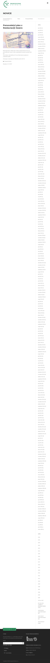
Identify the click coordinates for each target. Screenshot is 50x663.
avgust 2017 (40, 271)
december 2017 (41, 262)
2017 (39, 561)
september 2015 (41, 324)
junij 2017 (40, 276)
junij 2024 (40, 85)
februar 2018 (40, 258)
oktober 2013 (40, 376)
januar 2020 (40, 205)
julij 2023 (39, 110)
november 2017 (41, 265)
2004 (39, 597)
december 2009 (41, 481)
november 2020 (41, 183)
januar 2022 (40, 151)
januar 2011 (40, 451)
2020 (39, 553)
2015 (39, 567)
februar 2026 (40, 39)
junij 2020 (40, 194)
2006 (39, 592)
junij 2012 (40, 413)
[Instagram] (12, 629)
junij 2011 (40, 440)
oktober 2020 (40, 185)
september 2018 (41, 242)
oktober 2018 (40, 240)
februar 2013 (40, 394)
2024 (39, 542)
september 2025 (41, 50)
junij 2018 (40, 249)
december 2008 (41, 508)
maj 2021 (40, 169)
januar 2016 (40, 315)
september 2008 (41, 515)
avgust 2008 (40, 518)
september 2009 (41, 488)
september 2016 (41, 296)
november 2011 (41, 429)
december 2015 (41, 317)
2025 (39, 540)
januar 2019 (40, 233)
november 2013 (41, 374)
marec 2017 (40, 283)
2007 (39, 589)
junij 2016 (40, 303)
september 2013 (41, 379)
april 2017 (40, 281)
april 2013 (40, 390)
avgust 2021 (40, 162)
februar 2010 (40, 477)
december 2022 (41, 126)
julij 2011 (39, 438)
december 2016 (41, 290)
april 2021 (40, 171)
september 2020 (41, 187)
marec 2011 (40, 447)
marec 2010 (40, 474)
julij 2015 (39, 328)
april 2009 (40, 499)
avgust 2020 (40, 189)
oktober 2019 (40, 212)
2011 (39, 578)
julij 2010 (39, 465)
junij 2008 (40, 522)
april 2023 (40, 116)
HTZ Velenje (6, 648)
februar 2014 (40, 367)
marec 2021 (40, 173)
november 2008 (41, 511)
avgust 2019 (40, 217)
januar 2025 (40, 69)
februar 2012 (40, 422)
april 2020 (40, 198)
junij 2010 (40, 467)
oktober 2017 (40, 267)
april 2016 (40, 308)
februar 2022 (40, 148)
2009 (39, 583)
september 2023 (41, 105)
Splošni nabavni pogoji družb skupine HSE (42, 612)
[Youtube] (14, 629)
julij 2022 (39, 137)
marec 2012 (40, 420)
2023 (39, 545)
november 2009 (41, 483)
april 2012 (40, 417)
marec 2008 (40, 529)
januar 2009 (40, 506)
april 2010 (40, 472)
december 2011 (41, 426)
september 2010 (41, 461)
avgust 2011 (40, 435)
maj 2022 (40, 142)
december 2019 (41, 208)
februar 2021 (40, 176)
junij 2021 (40, 167)
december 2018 (41, 235)
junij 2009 (40, 495)
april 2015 (40, 335)
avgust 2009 (40, 490)
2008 (39, 586)
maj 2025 (40, 60)
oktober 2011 (40, 431)
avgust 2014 (40, 353)
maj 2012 (40, 415)
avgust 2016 (40, 299)
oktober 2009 (40, 486)
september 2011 (41, 433)
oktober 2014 (40, 349)
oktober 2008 (40, 513)
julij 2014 (39, 356)
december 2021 (41, 153)
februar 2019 (40, 230)
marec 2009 (40, 502)
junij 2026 (40, 30)
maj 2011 (40, 442)
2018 (39, 559)
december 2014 (41, 344)
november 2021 (41, 155)
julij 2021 (39, 164)
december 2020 (41, 180)
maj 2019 (40, 224)
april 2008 (40, 527)
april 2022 (40, 144)
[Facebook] (10, 629)
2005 (39, 595)
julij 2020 (39, 192)
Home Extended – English (41, 622)
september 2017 (41, 269)
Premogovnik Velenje (7, 61)
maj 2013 (40, 388)
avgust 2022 (40, 135)
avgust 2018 (40, 244)
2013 (39, 572)
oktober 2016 (40, 294)
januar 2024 (40, 96)
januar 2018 (40, 260)
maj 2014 (40, 360)
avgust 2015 (40, 326)
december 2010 (41, 454)
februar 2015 (40, 340)
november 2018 (41, 237)
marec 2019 (40, 228)
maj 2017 (39, 278)
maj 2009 (40, 497)
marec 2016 (40, 310)
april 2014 (40, 363)
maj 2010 (40, 470)
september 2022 (41, 132)
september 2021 (41, 160)
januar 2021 (40, 178)
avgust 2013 (40, 381)
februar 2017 (40, 285)
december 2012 (41, 399)
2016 (39, 564)
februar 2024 (40, 94)
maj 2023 (40, 114)
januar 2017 (40, 287)
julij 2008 (39, 520)
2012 (39, 575)
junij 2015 (40, 331)
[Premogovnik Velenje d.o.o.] (12, 4)
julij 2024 (39, 82)
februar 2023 (40, 121)
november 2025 (41, 46)
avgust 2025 (40, 53)
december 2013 (41, 372)
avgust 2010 (40, 463)
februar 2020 (40, 203)
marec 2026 (40, 37)
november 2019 (41, 210)
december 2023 (41, 98)
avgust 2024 (40, 80)
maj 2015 (40, 333)
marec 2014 (40, 365)
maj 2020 (40, 196)
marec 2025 (40, 64)
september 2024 (41, 78)
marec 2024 (40, 91)
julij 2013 (39, 383)
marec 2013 (40, 392)
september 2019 (41, 214)
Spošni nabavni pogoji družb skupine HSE (42, 617)
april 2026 (40, 34)
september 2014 (41, 351)
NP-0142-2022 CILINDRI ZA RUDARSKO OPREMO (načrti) (42, 605)
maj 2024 (40, 87)
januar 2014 (40, 369)
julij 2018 (39, 246)
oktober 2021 (40, 157)
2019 (39, 556)
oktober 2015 (40, 322)
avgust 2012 (40, 408)
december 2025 (41, 44)
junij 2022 (40, 139)
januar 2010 (40, 479)
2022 (39, 548)
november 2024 (41, 73)
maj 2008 (40, 524)
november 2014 (41, 347)
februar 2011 (40, 449)
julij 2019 (39, 219)
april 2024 (40, 89)
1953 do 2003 (40, 600)
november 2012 (41, 401)
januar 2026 (40, 41)
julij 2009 (39, 492)
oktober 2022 (40, 130)
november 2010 (41, 456)
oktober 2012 (40, 404)
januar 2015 (40, 342)
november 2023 (41, 101)
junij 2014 (40, 358)
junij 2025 (40, 57)
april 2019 (40, 226)
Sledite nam (6, 629)
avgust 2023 (40, 107)
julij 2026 (39, 28)
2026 (39, 537)
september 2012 (41, 406)
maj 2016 (40, 306)
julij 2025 (39, 55)
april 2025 (40, 62)
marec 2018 (40, 255)
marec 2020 (40, 201)
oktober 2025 (40, 48)
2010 (39, 581)
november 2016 (41, 292)
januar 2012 (40, 424)
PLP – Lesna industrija (7, 652)
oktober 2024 (40, 75)
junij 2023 (40, 112)
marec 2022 (40, 146)
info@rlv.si (31, 652)
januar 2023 (40, 123)
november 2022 (41, 128)
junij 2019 (40, 221)
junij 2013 (40, 385)
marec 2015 (40, 337)
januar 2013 (40, 397)
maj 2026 (40, 32)
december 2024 (41, 71)
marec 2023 (40, 119)
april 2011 (40, 445)
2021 (39, 550)
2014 (39, 570)
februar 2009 (40, 504)
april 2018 (40, 253)
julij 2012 (39, 410)
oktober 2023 (40, 103)
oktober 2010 (40, 458)
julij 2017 (39, 274)
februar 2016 (40, 312)
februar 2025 (40, 66)
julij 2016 (39, 301)
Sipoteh (5, 650)
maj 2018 (40, 251)
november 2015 (41, 319)
